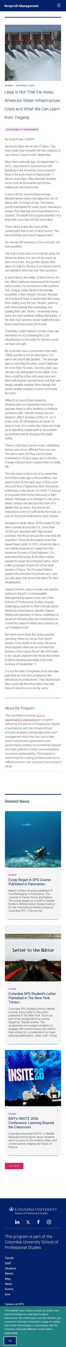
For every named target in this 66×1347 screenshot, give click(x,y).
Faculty (9, 1258)
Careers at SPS (14, 1304)
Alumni (9, 1273)
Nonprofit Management (21, 6)
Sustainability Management (22, 129)
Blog (8, 1279)
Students (10, 1268)
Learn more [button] (10, 1332)
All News (14, 1166)
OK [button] (10, 1341)
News (8, 1284)
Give (7, 1294)
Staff (8, 1263)
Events (9, 1289)
